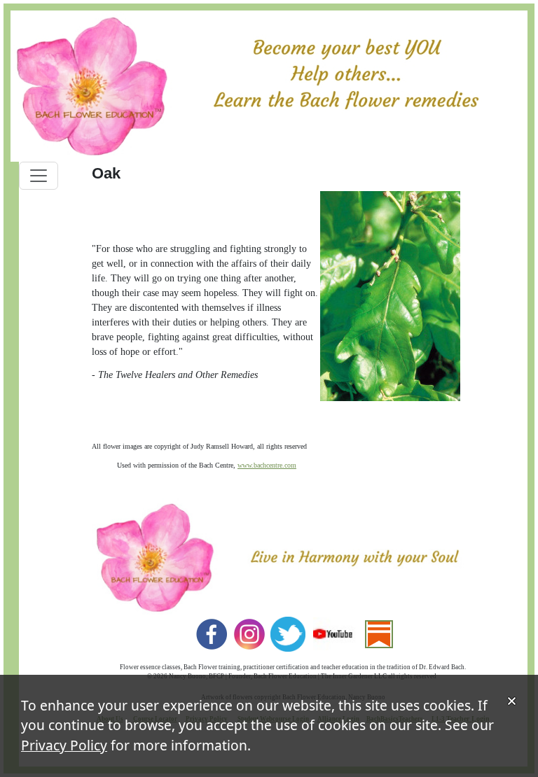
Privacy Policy (64, 745)
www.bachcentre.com (266, 465)
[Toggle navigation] (38, 176)
